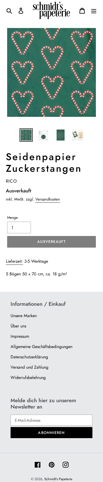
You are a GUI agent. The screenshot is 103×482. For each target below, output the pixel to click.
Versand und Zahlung (29, 367)
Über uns (18, 326)
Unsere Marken (24, 316)
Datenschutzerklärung (29, 357)
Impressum (20, 336)
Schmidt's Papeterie (58, 478)
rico (11, 181)
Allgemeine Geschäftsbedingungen (41, 347)
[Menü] (94, 10)
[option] (26, 135)
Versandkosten (47, 199)
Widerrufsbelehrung (28, 377)
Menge (12, 217)
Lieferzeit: (14, 261)
